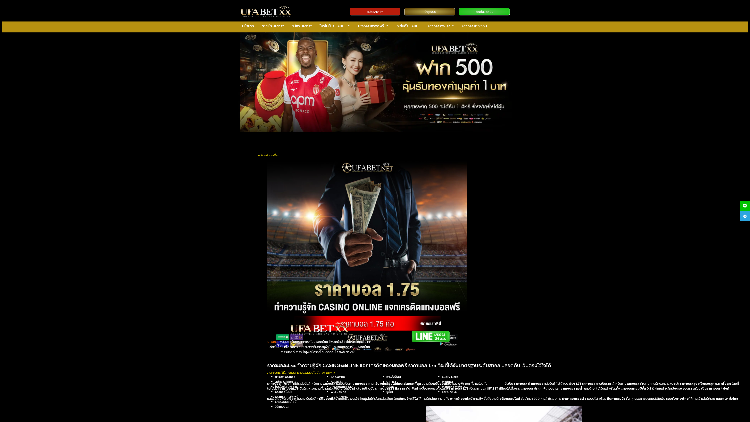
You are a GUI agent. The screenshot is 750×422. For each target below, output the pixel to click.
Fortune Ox (449, 391)
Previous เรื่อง (268, 155)
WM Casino (338, 391)
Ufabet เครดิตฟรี (371, 26)
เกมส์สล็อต (393, 376)
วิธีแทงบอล (282, 406)
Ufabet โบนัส (284, 391)
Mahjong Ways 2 (453, 386)
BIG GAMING (339, 396)
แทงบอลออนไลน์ (285, 401)
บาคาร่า (391, 381)
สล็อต (390, 386)
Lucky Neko (450, 376)
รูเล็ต (389, 391)
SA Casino (338, 376)
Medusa (447, 381)
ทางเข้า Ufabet (273, 26)
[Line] (745, 206)
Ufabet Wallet (439, 26)
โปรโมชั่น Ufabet (286, 386)
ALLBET (336, 381)
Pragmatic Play (342, 386)
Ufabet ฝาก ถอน (474, 26)
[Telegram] (745, 216)
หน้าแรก (248, 26)
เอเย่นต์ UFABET (408, 26)
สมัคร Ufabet (302, 26)
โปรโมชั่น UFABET (333, 26)
